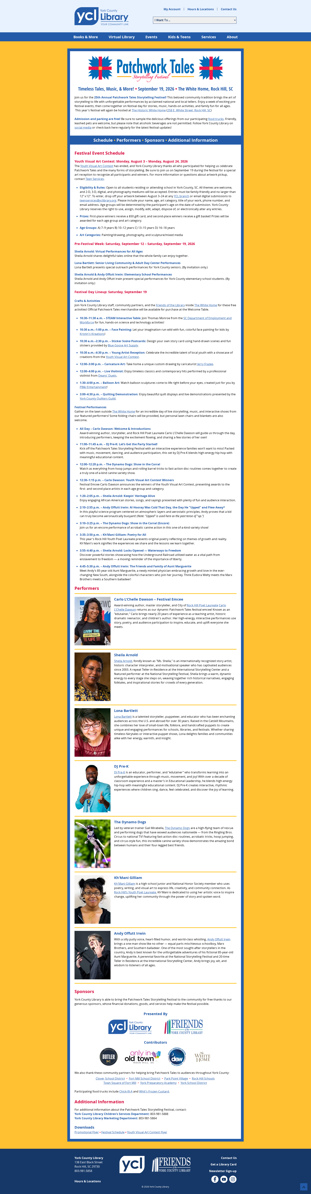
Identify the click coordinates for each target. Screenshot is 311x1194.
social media (83, 127)
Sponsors (154, 140)
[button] (222, 1171)
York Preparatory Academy (158, 1083)
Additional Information (193, 140)
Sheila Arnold (84, 256)
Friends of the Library (170, 305)
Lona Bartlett (83, 267)
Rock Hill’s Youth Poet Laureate (135, 892)
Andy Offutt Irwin (110, 279)
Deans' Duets (107, 376)
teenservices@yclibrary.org (98, 200)
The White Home (123, 411)
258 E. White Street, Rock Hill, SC (189, 110)
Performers (128, 140)
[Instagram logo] (232, 1179)
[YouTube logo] (223, 1179)
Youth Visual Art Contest (122, 357)
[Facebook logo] (214, 1179)
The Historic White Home (149, 110)
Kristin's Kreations (92, 334)
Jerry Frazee (205, 364)
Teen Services (94, 179)
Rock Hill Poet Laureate (202, 605)
